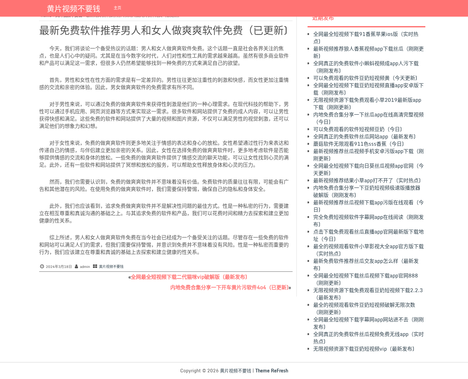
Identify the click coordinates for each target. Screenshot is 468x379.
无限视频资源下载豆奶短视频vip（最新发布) (363, 349)
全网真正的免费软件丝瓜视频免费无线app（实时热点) (368, 338)
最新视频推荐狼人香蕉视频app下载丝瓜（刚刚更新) (368, 52)
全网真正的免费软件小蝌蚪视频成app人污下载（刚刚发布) (366, 67)
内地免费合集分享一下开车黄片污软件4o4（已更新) (229, 287)
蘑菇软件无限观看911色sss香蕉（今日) (358, 144)
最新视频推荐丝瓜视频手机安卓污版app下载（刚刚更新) (368, 155)
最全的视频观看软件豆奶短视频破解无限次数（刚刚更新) (364, 308)
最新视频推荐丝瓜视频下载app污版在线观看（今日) (368, 206)
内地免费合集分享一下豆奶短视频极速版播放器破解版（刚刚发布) (366, 191)
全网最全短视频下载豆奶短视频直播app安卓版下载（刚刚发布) (368, 89)
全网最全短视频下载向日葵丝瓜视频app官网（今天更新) (368, 169)
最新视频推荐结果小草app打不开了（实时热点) (367, 180)
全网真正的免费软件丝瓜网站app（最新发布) (364, 136)
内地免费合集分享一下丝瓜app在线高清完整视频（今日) (368, 118)
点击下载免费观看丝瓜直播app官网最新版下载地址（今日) (368, 235)
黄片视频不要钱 (73, 8)
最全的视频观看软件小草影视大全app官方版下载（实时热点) (368, 250)
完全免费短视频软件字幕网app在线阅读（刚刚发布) (368, 220)
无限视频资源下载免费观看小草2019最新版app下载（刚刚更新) (367, 103)
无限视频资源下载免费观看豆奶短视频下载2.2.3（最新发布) (368, 294)
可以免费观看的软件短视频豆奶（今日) (357, 129)
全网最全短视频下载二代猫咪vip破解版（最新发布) (189, 277)
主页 (117, 8)
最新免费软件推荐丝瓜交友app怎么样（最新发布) (366, 264)
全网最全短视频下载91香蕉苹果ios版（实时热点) (365, 38)
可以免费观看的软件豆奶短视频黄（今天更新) (365, 78)
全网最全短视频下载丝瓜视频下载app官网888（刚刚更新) (365, 279)
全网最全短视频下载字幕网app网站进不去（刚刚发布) (368, 323)
